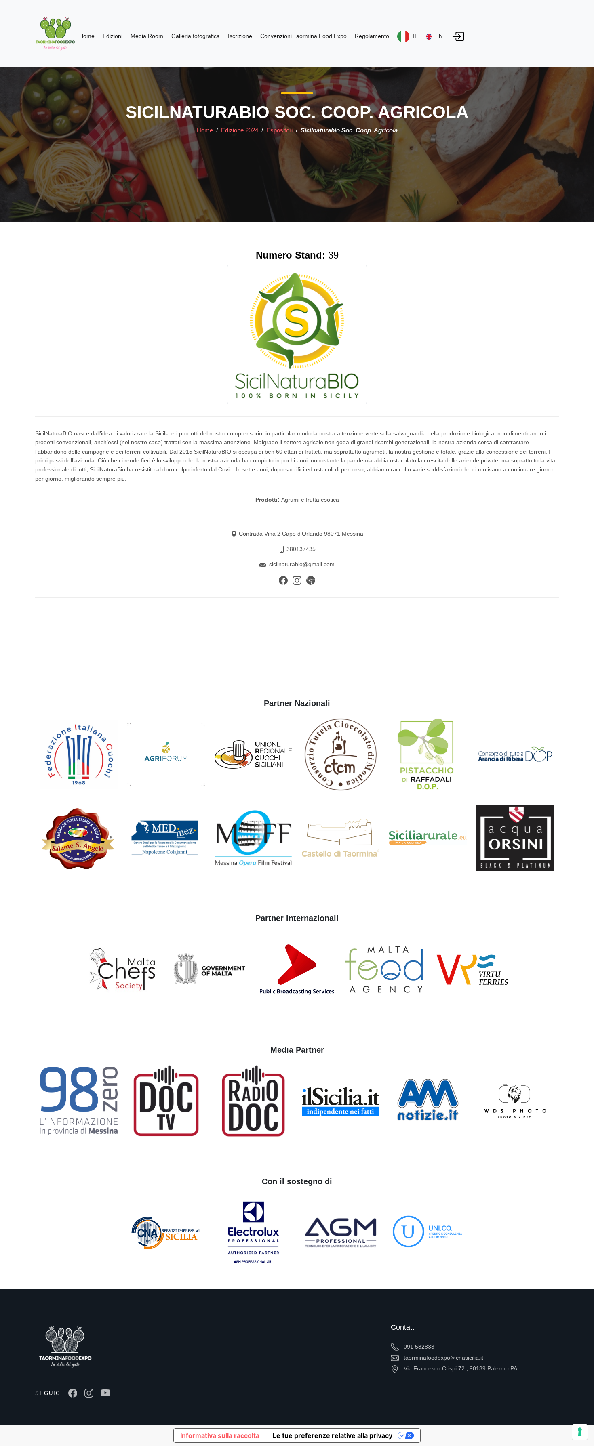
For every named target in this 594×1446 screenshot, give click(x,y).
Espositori (280, 130)
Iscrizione (240, 36)
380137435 (301, 549)
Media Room (147, 36)
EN (438, 36)
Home (205, 130)
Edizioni (112, 36)
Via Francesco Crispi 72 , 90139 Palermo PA (459, 1368)
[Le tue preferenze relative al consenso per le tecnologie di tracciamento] (580, 1432)
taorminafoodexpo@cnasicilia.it (442, 1357)
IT (414, 36)
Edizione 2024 (240, 130)
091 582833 (418, 1346)
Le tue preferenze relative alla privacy (332, 1435)
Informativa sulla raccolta (219, 1435)
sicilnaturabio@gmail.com (302, 564)
